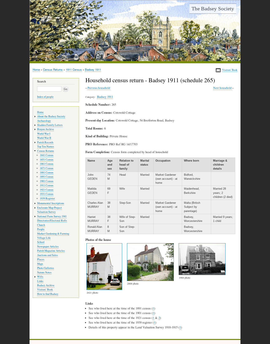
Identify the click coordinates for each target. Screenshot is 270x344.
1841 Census (46, 155)
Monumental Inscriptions (50, 203)
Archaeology (44, 121)
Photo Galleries (45, 268)
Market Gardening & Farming (53, 233)
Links (40, 281)
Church (41, 225)
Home (36, 69)
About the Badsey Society (51, 116)
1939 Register (47, 198)
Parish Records (45, 142)
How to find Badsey (47, 294)
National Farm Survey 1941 (52, 216)
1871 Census (46, 168)
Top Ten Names (45, 146)
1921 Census (46, 190)
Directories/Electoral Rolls (52, 220)
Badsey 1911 (93, 69)
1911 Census (74, 69)
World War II (44, 138)
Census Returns (53, 69)
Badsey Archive (45, 285)
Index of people (45, 96)
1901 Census (46, 181)
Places (40, 259)
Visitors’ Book (45, 289)
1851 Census (46, 159)
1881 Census (46, 172)
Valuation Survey (46, 212)
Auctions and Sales (47, 255)
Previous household (99, 88)
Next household (222, 88)
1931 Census (46, 194)
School (41, 242)
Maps (40, 264)
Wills (40, 276)
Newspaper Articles (48, 246)
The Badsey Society (213, 8)
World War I (43, 133)
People (41, 229)
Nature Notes (44, 272)
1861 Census (46, 164)
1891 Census (46, 176)
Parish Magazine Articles (51, 250)
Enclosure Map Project (49, 207)
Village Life (44, 238)
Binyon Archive (45, 129)
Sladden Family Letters (50, 125)
